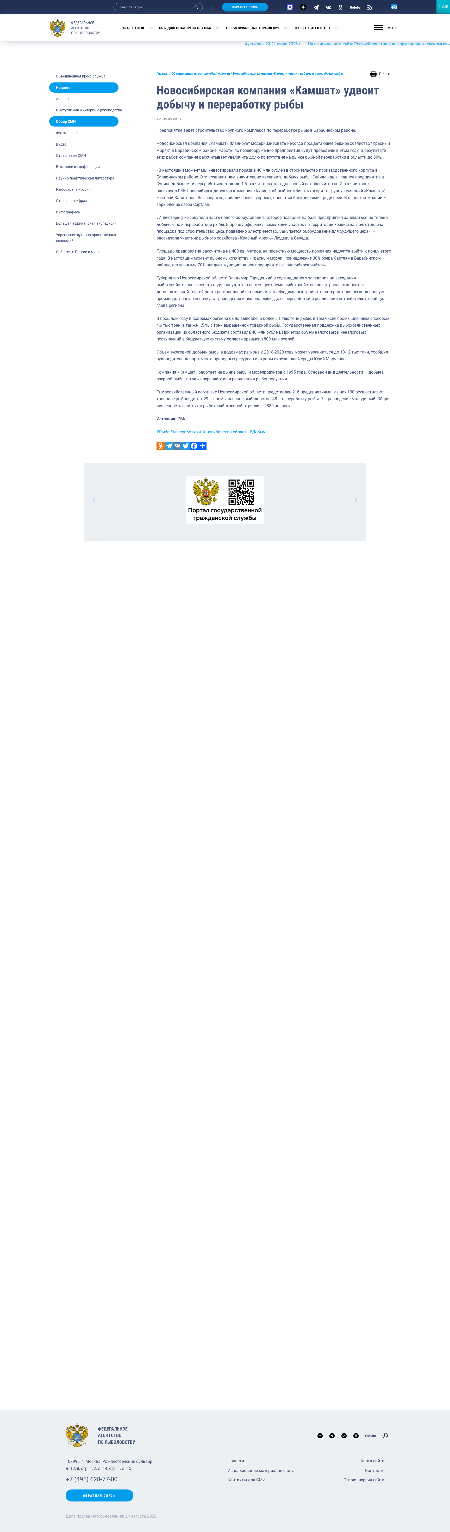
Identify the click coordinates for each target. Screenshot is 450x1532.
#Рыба (163, 431)
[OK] (340, 7)
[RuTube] (355, 7)
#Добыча (258, 431)
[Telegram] (316, 7)
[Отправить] (202, 446)
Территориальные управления (252, 28)
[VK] (328, 7)
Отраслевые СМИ (71, 155)
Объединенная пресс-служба (185, 28)
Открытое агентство (311, 28)
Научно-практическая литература (85, 178)
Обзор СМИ (66, 121)
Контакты (374, 1470)
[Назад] (94, 500)
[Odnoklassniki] (161, 446)
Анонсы (62, 99)
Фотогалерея (67, 133)
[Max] (290, 7)
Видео (61, 144)
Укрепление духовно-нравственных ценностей (86, 238)
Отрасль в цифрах (71, 201)
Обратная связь (245, 7)
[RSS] (370, 7)
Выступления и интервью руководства (89, 110)
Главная (162, 73)
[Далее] (356, 500)
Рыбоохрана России (73, 189)
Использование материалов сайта (261, 1470)
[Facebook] (194, 446)
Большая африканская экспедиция (86, 223)
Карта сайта (372, 1460)
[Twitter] (186, 446)
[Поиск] (196, 7)
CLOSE (443, 7)
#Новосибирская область (224, 431)
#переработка (184, 431)
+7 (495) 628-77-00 (91, 1479)
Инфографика (68, 212)
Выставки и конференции (78, 167)
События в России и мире (77, 252)
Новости (63, 88)
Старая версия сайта (363, 1479)
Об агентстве (133, 28)
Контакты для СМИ (246, 1479)
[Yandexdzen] (303, 7)
